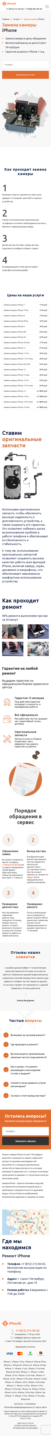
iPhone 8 (29, 1362)
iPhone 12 (25, 1372)
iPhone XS (27, 1365)
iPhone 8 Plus (40, 1362)
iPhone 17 (9, 1396)
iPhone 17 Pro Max (36, 1396)
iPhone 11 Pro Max (36, 1368)
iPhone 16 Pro (11, 1392)
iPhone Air (25, 1399)
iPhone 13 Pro (9, 1379)
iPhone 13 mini (40, 1379)
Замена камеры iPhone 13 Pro (16, 396)
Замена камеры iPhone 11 (15, 348)
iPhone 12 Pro (11, 1375)
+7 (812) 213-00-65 (15, 9)
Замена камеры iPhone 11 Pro (16, 353)
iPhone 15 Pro (37, 1386)
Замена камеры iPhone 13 (15, 391)
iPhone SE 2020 (13, 1372)
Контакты (18, 1404)
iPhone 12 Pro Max (27, 1375)
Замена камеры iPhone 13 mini (16, 407)
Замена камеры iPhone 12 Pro (16, 380)
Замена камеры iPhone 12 (15, 369)
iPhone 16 (26, 1389)
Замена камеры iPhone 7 (14, 305)
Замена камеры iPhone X (14, 326)
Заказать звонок (25, 1141)
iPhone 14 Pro (21, 1382)
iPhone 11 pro (21, 1368)
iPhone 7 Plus (18, 1362)
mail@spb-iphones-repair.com (27, 1338)
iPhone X (8, 1365)
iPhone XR (17, 1365)
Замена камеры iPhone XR (15, 332)
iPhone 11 (9, 1368)
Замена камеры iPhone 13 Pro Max (18, 402)
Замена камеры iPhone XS (15, 337)
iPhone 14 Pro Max (36, 1382)
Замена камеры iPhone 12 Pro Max (18, 386)
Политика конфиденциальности (19, 1407)
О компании (30, 1404)
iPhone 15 (11, 1386)
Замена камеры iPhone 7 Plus (16, 310)
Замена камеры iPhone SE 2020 (17, 364)
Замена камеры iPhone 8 (14, 316)
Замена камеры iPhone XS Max (17, 342)
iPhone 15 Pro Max (13, 1389)
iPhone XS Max (39, 1365)
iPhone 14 (9, 1382)
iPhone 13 (40, 1375)
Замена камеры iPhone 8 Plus (16, 321)
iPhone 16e (40, 1392)
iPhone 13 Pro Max (25, 1379)
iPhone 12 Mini (37, 1372)
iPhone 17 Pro (21, 1396)
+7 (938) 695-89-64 (33, 9)
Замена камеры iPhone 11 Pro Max (18, 359)
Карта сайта (41, 1407)
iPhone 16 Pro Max (26, 1392)
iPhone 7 (7, 1362)
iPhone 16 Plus (38, 1389)
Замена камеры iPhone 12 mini (16, 375)
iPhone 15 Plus (23, 1386)
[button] (25, 1035)
